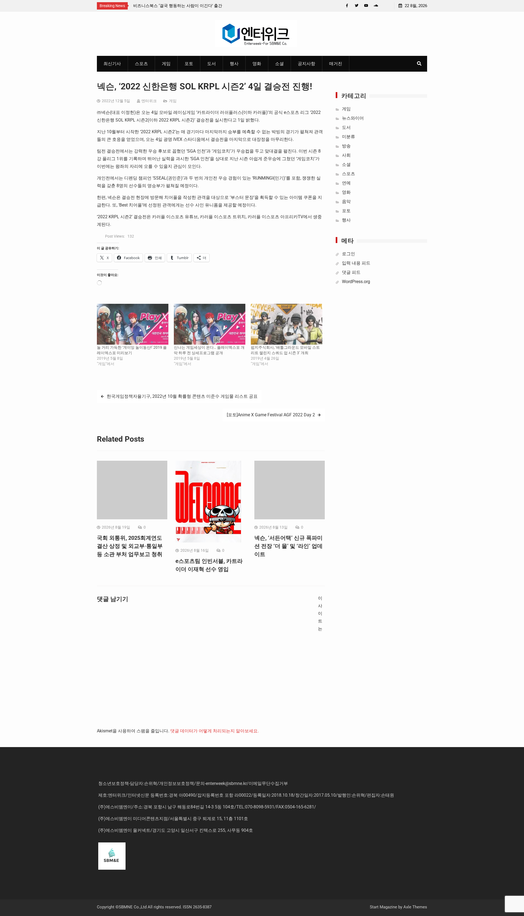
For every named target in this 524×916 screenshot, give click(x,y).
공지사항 (306, 63)
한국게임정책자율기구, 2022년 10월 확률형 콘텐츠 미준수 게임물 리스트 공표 (182, 396)
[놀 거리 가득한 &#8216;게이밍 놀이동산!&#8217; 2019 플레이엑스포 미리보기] (132, 324)
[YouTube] (366, 5)
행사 (234, 63)
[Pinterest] (385, 5)
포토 (188, 63)
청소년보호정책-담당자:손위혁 (127, 783)
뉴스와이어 (353, 118)
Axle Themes (415, 907)
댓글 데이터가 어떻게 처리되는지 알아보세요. (214, 730)
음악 (346, 201)
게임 (166, 63)
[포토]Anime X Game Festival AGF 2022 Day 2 (271, 414)
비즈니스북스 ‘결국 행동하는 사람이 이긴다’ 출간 (177, 5)
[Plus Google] (375, 5)
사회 (346, 155)
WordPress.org (356, 281)
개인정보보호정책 (176, 783)
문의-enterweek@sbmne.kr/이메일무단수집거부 (242, 783)
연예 (346, 183)
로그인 (348, 253)
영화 (256, 63)
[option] (182, 5)
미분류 (348, 136)
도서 (211, 63)
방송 (346, 145)
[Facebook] (347, 5)
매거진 (335, 63)
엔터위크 (149, 101)
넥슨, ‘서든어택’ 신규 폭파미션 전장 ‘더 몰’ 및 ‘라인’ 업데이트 (288, 546)
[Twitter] (356, 5)
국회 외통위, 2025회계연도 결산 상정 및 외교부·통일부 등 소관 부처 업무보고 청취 (130, 546)
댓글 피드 (351, 272)
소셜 (279, 63)
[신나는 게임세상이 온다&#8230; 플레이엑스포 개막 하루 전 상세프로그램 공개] (209, 324)
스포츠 (141, 63)
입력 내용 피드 (356, 263)
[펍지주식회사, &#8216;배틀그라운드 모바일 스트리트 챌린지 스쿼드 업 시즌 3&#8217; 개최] (286, 324)
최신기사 (112, 63)
